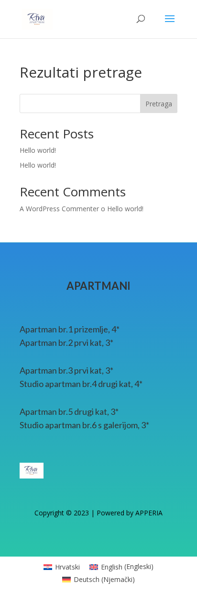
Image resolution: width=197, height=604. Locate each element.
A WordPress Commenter (59, 208)
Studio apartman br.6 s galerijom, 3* (84, 425)
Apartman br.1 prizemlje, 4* (70, 329)
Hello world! (38, 150)
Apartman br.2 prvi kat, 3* (66, 342)
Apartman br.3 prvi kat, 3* (66, 370)
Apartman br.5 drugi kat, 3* (69, 411)
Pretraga (158, 103)
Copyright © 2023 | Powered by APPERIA (98, 512)
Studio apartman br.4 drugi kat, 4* (81, 383)
